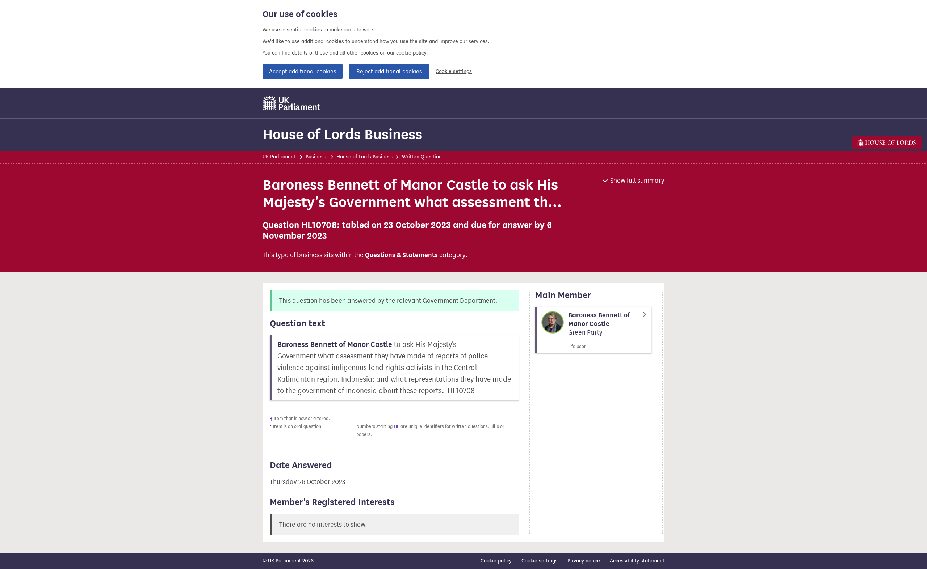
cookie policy (411, 53)
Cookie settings (454, 71)
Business (316, 157)
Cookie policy (496, 561)
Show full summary (637, 180)
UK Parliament (279, 157)
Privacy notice (583, 561)
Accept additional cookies (302, 71)
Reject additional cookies (389, 71)
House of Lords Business (342, 134)
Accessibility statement (637, 561)
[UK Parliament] (292, 103)
